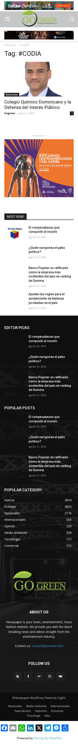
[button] (72, 19)
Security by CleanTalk (47, 738)
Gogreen (9, 113)
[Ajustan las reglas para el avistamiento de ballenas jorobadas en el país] (14, 299)
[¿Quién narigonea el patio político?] (14, 253)
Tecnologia (33, 716)
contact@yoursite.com (47, 646)
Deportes (41, 711)
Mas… (48, 716)
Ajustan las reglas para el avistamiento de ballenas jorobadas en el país (47, 298)
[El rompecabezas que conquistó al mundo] (14, 233)
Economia (57, 711)
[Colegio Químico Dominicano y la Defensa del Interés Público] (39, 79)
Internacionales (60, 706)
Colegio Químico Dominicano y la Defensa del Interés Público (37, 104)
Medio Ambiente (36, 706)
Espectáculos (23, 711)
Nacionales (12, 94)
